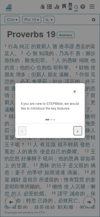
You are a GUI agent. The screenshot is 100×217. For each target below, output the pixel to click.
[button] (47, 119)
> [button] (78, 131)
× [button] (74, 91)
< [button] (22, 131)
